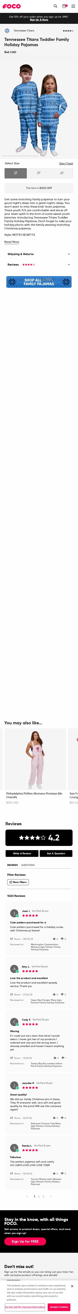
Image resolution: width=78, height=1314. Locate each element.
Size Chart (66, 163)
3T (39, 173)
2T (15, 173)
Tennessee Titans (24, 30)
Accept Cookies (59, 1307)
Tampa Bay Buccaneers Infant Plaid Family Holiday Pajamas (46, 1065)
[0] (64, 6)
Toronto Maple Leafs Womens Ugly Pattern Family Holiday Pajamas (46, 1181)
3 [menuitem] (43, 1196)
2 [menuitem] (39, 1196)
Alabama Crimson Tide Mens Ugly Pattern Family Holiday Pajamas (46, 1126)
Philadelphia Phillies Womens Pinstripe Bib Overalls (34, 795)
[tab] (22, 853)
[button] (16, 938)
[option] (39, 18)
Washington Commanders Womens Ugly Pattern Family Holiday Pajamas (46, 947)
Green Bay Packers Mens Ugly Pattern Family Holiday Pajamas (47, 1001)
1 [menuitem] (34, 1196)
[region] (39, 1297)
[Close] (72, 1286)
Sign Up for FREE (25, 1241)
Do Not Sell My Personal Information (25, 1307)
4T (62, 173)
